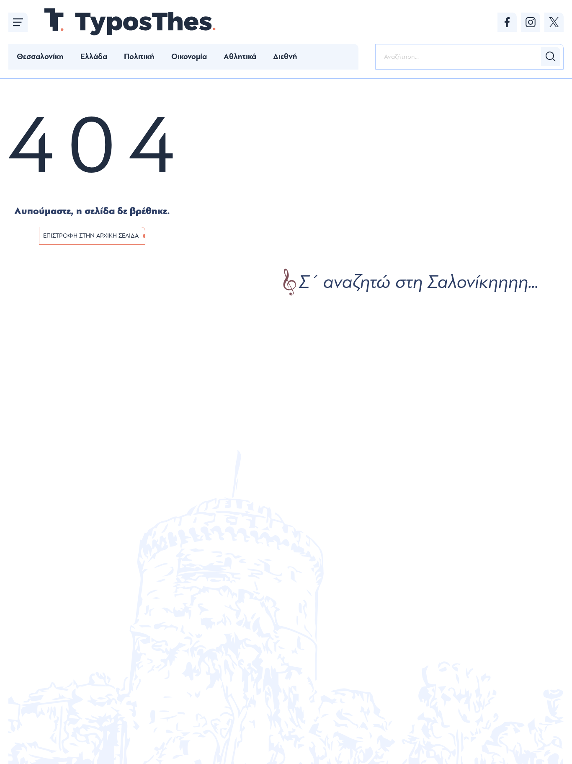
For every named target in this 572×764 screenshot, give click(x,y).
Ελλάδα (93, 56)
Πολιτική (139, 56)
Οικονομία (189, 56)
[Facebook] (507, 22)
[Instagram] (530, 22)
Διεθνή (285, 56)
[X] (554, 22)
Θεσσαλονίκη (40, 56)
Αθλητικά (240, 56)
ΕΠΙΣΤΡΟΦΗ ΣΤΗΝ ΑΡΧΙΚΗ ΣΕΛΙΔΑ (91, 235)
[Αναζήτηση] (550, 56)
